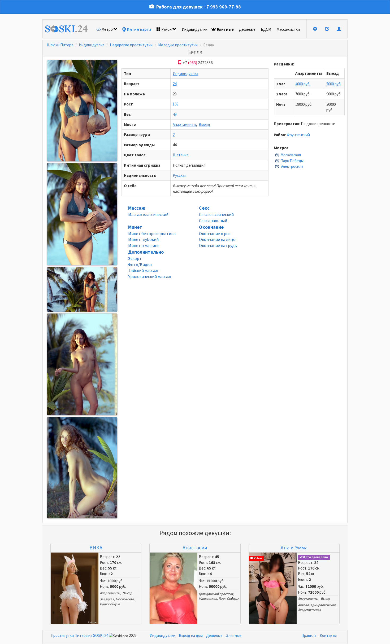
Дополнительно (146, 252)
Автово (303, 605)
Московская (290, 154)
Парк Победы (292, 160)
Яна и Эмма (293, 547)
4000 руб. (302, 83)
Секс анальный (213, 220)
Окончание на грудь (218, 245)
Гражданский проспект (216, 594)
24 (174, 83)
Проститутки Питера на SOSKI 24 (79, 635)
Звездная (107, 599)
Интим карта (139, 29)
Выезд (204, 124)
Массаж (136, 208)
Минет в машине (143, 245)
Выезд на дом (191, 635)
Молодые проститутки (178, 44)
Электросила (291, 166)
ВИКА (95, 547)
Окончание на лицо (217, 239)
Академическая (309, 609)
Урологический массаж (149, 276)
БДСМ (266, 29)
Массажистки (288, 29)
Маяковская (208, 598)
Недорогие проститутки (131, 44)
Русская (179, 175)
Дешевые (247, 29)
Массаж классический (148, 214)
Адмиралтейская (323, 605)
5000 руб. (333, 83)
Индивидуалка (91, 44)
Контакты (328, 635)
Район (166, 29)
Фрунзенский (298, 134)
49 (174, 114)
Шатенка (180, 154)
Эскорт (135, 258)
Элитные (225, 29)
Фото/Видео (140, 264)
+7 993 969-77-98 (222, 7)
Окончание (211, 227)
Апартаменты (184, 124)
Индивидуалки (194, 29)
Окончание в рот (215, 233)
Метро (107, 29)
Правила (308, 635)
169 (175, 104)
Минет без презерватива (152, 233)
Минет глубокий (143, 239)
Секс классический (216, 214)
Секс (204, 208)
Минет (135, 227)
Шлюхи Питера (60, 44)
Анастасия (195, 547)
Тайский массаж (143, 270)
